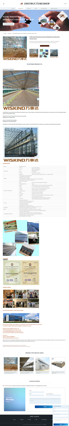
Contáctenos (44, 8)
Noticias (29, 8)
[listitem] (34, 53)
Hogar (13, 8)
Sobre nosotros (54, 8)
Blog (36, 8)
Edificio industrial (19, 341)
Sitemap (45, 424)
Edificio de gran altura (31, 341)
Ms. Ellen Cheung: (8, 385)
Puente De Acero (25, 341)
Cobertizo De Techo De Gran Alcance (10, 341)
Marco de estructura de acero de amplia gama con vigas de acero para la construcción (17, 346)
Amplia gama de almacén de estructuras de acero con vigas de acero (16, 345)
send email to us (45, 45)
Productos (20, 8)
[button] (4, 4)
